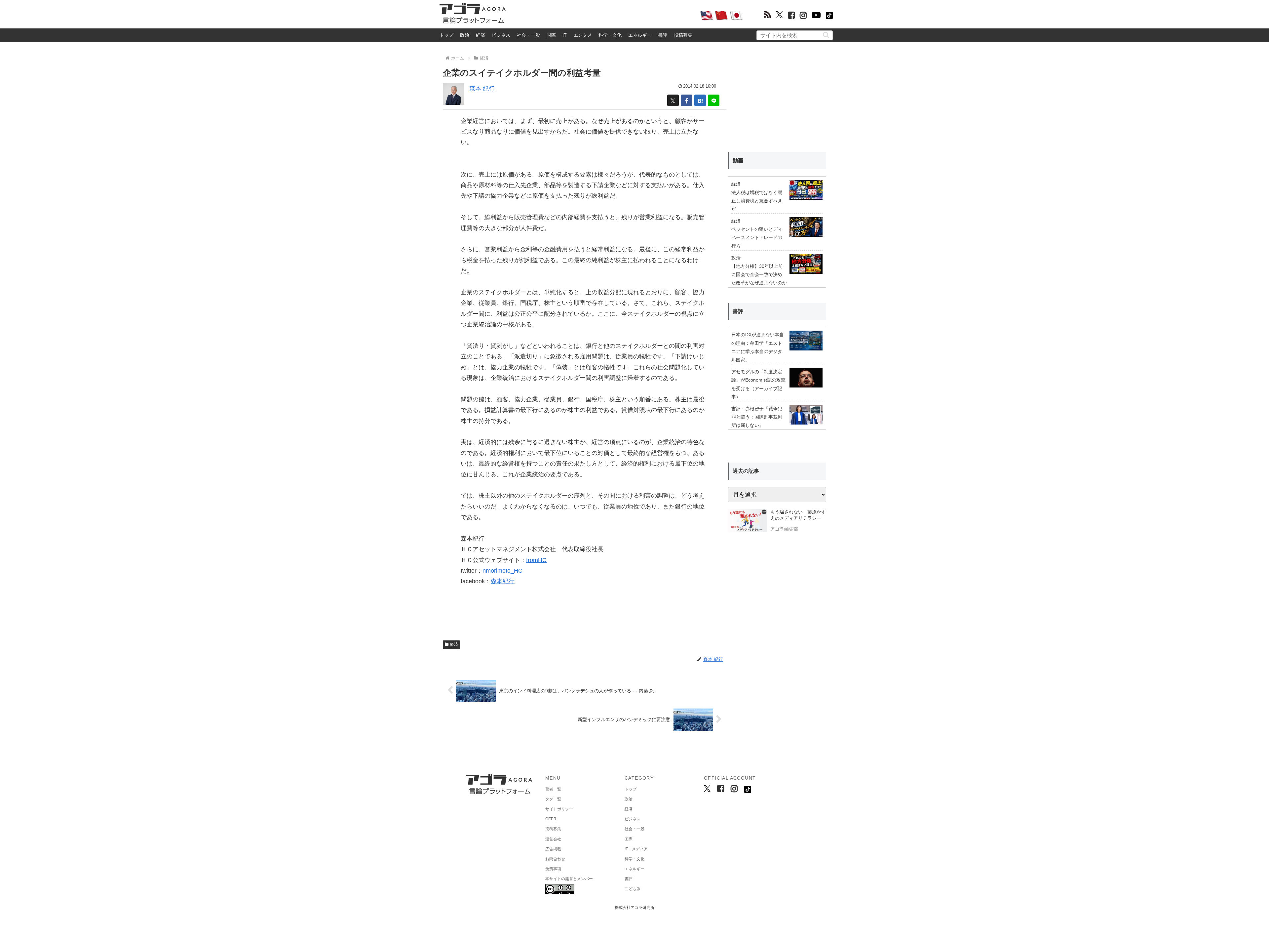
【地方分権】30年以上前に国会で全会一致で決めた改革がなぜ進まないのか (759, 274)
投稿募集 (683, 35)
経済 (480, 35)
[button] (826, 35)
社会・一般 (528, 35)
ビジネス (501, 35)
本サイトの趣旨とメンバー (569, 878)
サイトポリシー (559, 809)
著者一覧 (553, 789)
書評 (662, 35)
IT (564, 35)
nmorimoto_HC (502, 570)
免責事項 (553, 869)
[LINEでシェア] (713, 100)
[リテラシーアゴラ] (747, 521)
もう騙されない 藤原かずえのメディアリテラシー (798, 515)
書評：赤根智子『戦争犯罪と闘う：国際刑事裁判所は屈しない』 (756, 417)
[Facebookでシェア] (686, 100)
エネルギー (639, 35)
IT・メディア (636, 849)
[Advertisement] (602, 15)
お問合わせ (555, 859)
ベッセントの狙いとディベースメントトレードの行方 (756, 237)
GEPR (551, 819)
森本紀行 (503, 581)
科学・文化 (610, 35)
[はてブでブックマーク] (700, 100)
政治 (464, 35)
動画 (738, 160)
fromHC (536, 560)
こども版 (632, 888)
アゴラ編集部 (784, 529)
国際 (551, 35)
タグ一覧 (553, 799)
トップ (446, 35)
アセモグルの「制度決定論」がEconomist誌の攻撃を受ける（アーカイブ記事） (758, 384)
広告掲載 (553, 849)
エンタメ (582, 35)
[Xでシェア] (673, 100)
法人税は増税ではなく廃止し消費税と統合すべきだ (756, 201)
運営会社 (553, 839)
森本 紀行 (482, 88)
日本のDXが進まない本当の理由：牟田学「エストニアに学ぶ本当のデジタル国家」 (757, 347)
